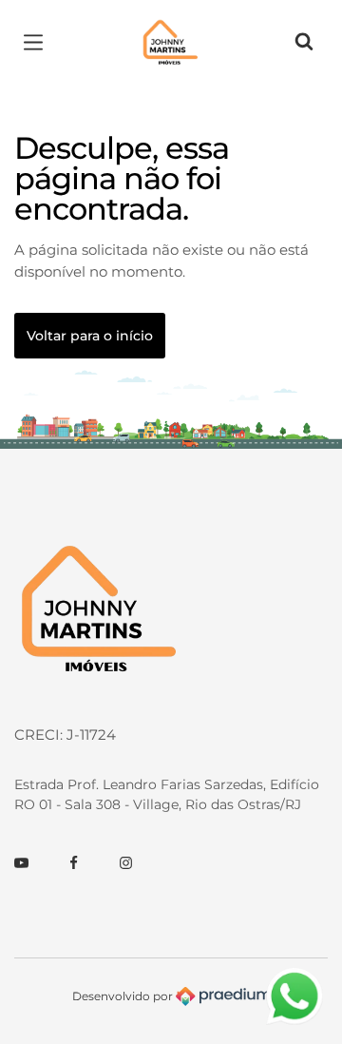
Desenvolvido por (124, 995)
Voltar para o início (90, 335)
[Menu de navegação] (38, 43)
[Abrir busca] (304, 43)
